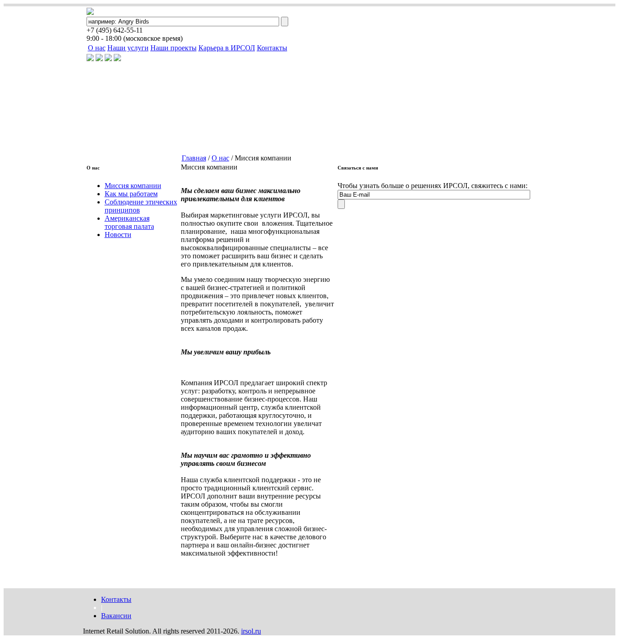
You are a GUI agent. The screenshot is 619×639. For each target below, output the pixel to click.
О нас (97, 48)
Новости (118, 234)
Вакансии (116, 616)
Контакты (272, 48)
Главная (194, 158)
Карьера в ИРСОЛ (226, 48)
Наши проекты (173, 48)
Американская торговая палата (129, 222)
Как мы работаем (131, 194)
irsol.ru (251, 631)
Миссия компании (133, 185)
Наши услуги (128, 48)
